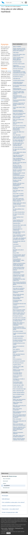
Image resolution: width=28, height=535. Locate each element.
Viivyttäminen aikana (18, 76)
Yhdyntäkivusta (16, 78)
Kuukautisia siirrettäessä (18, 74)
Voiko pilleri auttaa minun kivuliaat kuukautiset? (19, 436)
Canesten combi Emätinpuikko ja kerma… (12, 505)
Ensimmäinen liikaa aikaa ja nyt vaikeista (19, 86)
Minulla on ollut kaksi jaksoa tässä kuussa (19, 163)
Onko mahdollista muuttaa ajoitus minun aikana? (19, 235)
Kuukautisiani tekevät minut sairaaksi (19, 304)
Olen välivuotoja (16, 135)
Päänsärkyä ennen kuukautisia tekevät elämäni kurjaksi (19, 97)
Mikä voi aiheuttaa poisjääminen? (17, 397)
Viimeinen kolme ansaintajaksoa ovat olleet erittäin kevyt (19, 279)
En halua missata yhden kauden (18, 214)
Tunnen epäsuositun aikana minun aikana (19, 153)
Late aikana (15, 244)
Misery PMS (16, 252)
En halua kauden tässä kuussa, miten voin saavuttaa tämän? (18, 144)
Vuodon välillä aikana (18, 387)
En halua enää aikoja (18, 147)
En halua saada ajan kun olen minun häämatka (18, 140)
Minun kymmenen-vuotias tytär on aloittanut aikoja (19, 310)
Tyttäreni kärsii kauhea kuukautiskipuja (18, 272)
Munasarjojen (5, 495)
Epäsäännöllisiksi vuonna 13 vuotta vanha (19, 232)
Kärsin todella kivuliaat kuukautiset (18, 196)
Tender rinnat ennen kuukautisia (17, 376)
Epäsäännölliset (16, 223)
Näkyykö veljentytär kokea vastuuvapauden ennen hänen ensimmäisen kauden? (19, 428)
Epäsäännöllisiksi (17, 227)
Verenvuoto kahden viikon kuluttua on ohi (19, 55)
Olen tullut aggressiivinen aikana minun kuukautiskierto (19, 129)
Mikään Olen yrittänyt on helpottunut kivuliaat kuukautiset (18, 324)
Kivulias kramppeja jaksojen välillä (19, 334)
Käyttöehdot (11, 528)
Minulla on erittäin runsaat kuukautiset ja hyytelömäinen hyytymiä (19, 174)
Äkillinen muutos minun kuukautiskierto (18, 370)
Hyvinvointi (5, 481)
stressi (2, 99)
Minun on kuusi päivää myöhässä (18, 292)
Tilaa (9, 533)
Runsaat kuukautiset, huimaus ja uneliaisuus (18, 111)
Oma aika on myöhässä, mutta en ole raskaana (19, 289)
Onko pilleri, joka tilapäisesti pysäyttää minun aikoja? (19, 238)
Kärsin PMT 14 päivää (18, 193)
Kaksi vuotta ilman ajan (18, 390)
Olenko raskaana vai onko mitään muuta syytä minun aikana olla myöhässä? (19, 49)
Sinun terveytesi (6, 478)
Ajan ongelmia (16, 349)
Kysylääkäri (7, 485)
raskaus (9, 71)
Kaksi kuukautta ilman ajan (19, 388)
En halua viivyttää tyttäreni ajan (19, 206)
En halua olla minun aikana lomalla (19, 149)
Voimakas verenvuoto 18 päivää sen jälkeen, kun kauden (19, 104)
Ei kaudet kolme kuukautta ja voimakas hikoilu (19, 320)
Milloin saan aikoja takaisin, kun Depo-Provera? (19, 400)
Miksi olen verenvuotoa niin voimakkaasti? (19, 406)
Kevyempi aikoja (17, 246)
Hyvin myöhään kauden (18, 394)
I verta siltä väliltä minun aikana (18, 132)
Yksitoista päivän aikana (18, 80)
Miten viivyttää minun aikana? (18, 123)
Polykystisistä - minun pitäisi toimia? (10, 509)
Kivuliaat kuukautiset (18, 338)
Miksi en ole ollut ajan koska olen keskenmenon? (19, 424)
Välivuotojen (16, 52)
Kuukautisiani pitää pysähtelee (17, 301)
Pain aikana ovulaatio (18, 331)
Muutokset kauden (17, 61)
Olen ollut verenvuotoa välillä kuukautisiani (18, 156)
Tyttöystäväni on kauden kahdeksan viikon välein (18, 275)
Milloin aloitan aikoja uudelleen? (17, 403)
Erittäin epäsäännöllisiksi (18, 392)
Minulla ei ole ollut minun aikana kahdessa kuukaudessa (18, 184)
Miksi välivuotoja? (17, 419)
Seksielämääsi (6, 487)
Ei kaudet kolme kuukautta (19, 317)
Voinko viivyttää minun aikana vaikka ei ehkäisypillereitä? (18, 58)
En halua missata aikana (18, 212)
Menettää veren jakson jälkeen (18, 250)
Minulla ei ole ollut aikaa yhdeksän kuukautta (18, 178)
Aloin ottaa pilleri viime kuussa (18, 191)
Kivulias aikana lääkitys (18, 336)
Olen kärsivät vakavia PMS (19, 125)
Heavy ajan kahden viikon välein (19, 108)
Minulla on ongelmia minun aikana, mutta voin (19, 170)
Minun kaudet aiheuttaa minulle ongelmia (18, 295)
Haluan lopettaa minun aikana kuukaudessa (18, 220)
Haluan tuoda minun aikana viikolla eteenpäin (19, 203)
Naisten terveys (5, 473)
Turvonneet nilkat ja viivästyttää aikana (17, 373)
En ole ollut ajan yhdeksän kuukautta (19, 242)
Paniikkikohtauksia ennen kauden (19, 343)
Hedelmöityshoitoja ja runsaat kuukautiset (18, 83)
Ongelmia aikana (17, 364)
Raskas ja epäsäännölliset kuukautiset (19, 100)
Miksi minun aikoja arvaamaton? (17, 409)
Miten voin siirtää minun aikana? (18, 120)
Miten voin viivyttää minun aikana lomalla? (19, 117)
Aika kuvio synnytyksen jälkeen (18, 346)
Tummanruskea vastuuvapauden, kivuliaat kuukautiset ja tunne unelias (19, 71)
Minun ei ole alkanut (17, 286)
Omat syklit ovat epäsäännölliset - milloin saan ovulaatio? (18, 260)
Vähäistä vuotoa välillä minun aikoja (18, 367)
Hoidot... (5, 483)
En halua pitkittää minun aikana (18, 209)
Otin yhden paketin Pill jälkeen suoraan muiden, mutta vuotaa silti (18, 200)
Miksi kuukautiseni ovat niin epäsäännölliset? (19, 412)
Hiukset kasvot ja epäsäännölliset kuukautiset (19, 89)
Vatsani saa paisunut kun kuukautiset (19, 307)
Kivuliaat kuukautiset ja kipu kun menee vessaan (19, 340)
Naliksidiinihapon (6, 499)
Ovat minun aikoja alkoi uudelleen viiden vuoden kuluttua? (18, 93)
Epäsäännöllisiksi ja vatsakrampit (17, 229)
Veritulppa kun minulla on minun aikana (19, 379)
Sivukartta (11, 529)
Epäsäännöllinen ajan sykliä (19, 225)
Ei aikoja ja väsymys (18, 315)
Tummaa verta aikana (18, 68)
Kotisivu (2, 6)
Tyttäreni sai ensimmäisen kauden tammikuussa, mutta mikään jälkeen (19, 264)
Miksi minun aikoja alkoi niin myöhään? (19, 421)
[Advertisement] (14, 27)
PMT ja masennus (17, 359)
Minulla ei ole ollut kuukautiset (17, 181)
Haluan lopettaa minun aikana (18, 217)
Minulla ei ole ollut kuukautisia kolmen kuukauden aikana (17, 167)
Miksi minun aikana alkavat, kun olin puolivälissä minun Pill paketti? (19, 416)
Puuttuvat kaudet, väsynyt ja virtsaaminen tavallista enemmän (19, 256)
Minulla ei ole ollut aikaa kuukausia (18, 188)
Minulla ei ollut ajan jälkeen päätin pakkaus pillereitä (19, 137)
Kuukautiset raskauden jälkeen (18, 351)
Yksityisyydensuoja (19, 528)
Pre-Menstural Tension (18, 362)
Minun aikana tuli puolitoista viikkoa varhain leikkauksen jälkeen (19, 283)
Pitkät (14, 248)
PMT (14, 357)
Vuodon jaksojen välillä (18, 385)
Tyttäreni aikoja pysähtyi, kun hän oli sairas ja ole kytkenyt (19, 268)
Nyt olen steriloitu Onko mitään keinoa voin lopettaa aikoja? (19, 328)
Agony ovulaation (17, 46)
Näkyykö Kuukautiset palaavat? (18, 433)
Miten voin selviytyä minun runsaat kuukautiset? (19, 114)
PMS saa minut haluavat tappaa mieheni (18, 354)
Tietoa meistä (4, 528)
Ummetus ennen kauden (19, 63)
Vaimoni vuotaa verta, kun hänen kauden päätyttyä (19, 313)
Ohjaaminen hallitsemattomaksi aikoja (19, 66)
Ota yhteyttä (5, 529)
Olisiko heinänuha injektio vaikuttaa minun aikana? (19, 439)
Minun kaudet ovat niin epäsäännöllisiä (18, 298)
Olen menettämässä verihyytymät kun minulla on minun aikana (19, 159)
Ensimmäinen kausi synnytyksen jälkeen (18, 382)
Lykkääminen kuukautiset (19, 361)
